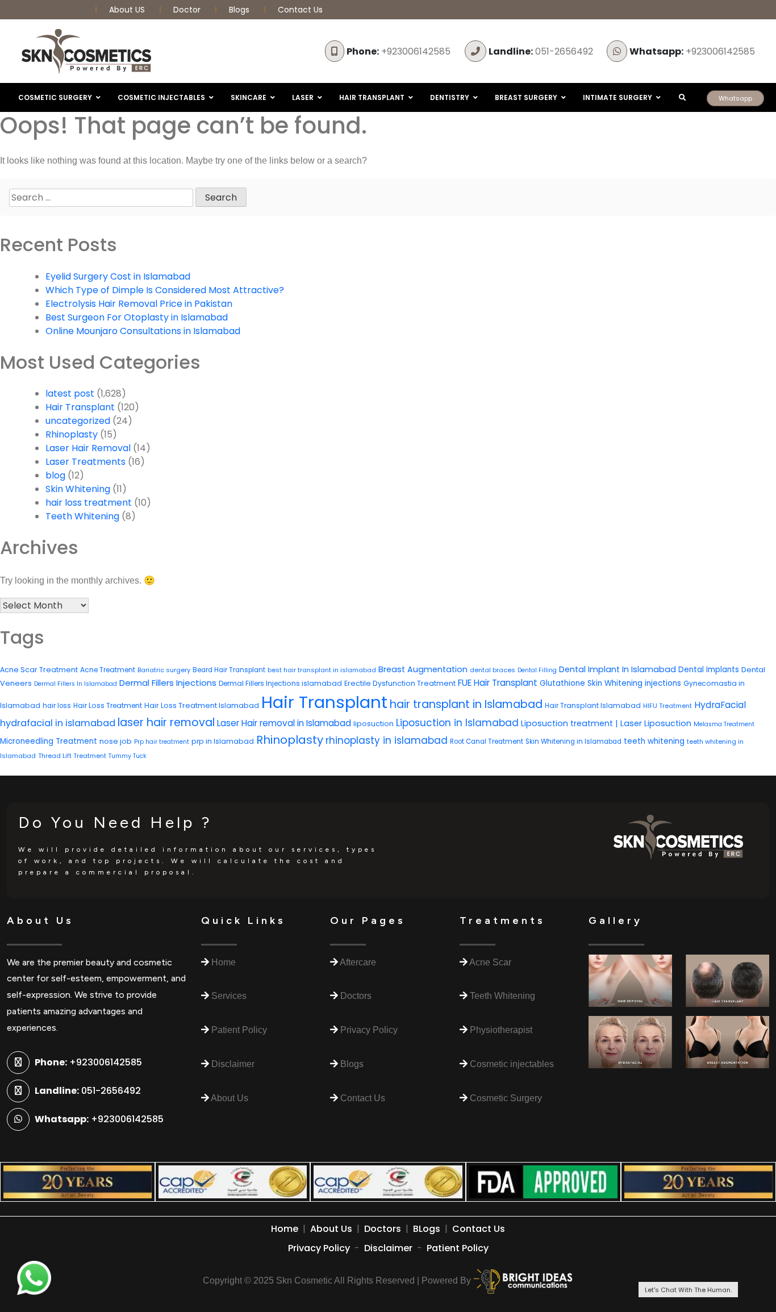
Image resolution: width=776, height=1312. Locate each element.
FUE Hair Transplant (497, 683)
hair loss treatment (88, 502)
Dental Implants (708, 669)
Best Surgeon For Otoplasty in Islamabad (136, 317)
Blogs (239, 9)
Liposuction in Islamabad (457, 723)
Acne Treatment (107, 669)
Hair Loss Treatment (107, 705)
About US (128, 9)
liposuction (373, 723)
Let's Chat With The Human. (688, 1289)
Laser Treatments (85, 461)
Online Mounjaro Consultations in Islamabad (142, 331)
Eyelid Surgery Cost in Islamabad (117, 276)
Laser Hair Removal (88, 448)
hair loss (57, 705)
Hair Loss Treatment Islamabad (201, 705)
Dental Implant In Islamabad (617, 669)
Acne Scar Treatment (39, 669)
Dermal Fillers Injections (167, 683)
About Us (331, 1228)
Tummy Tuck (128, 756)
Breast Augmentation (423, 669)
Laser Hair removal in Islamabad (284, 723)
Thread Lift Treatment (72, 755)
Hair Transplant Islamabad (593, 705)
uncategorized (77, 420)
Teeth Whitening (82, 516)
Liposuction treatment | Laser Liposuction (606, 723)
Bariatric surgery (163, 669)
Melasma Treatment (724, 724)
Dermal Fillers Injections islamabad (280, 683)
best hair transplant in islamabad (322, 669)
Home (284, 1228)
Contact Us (300, 9)
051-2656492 (541, 51)
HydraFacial (720, 705)
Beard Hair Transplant (229, 669)
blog (55, 475)
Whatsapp (735, 98)
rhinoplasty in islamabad (387, 740)
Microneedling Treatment (48, 741)
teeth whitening (654, 741)
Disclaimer (388, 1248)
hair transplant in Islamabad (466, 704)
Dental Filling (537, 670)
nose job (115, 741)
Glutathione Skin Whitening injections (610, 683)
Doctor (188, 9)
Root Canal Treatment (486, 741)
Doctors (382, 1228)
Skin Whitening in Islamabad (573, 741)
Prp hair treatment (161, 742)
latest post (69, 393)
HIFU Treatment (667, 705)
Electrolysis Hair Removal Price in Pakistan (138, 303)
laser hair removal (166, 722)
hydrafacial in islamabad (57, 723)
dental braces (492, 669)
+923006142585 (398, 51)
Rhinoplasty (71, 434)
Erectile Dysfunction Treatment (400, 683)
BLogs (426, 1228)
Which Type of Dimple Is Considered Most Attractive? (164, 290)
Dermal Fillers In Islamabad (75, 684)
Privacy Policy (319, 1248)
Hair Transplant (80, 407)
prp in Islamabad (222, 741)
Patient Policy (458, 1248)
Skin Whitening (77, 488)
